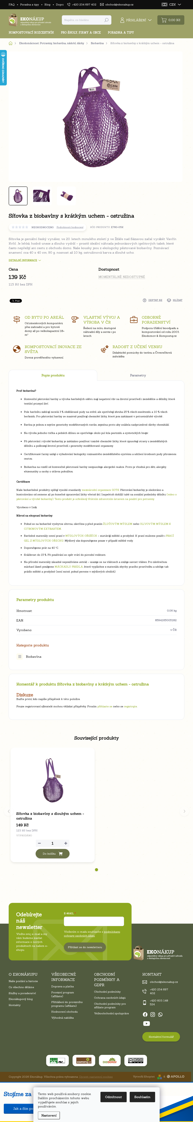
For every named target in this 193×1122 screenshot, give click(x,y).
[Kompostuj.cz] (83, 1061)
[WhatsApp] (160, 1014)
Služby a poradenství (22, 993)
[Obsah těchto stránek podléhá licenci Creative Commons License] (135, 1060)
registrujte (130, 706)
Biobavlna (33, 656)
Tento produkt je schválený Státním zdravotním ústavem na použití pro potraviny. (104, 499)
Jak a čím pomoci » (28, 1109)
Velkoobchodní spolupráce (111, 1013)
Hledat (106, 20)
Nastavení (49, 1115)
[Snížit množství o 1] (39, 843)
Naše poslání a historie (23, 981)
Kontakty (15, 1005)
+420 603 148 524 (159, 1002)
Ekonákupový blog (21, 999)
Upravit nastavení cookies (96, 1076)
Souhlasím (142, 1097)
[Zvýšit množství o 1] (65, 843)
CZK (172, 4)
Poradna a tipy (29, 4)
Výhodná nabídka (62, 1017)
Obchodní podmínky (107, 991)
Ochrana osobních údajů (110, 997)
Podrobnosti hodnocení (70, 227)
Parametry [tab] (138, 375)
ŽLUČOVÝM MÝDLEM (117, 524)
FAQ (12, 4)
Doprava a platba (62, 986)
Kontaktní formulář (161, 1036)
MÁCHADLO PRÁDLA (69, 566)
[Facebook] (145, 1014)
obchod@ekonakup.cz (164, 982)
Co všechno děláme (21, 987)
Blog (47, 4)
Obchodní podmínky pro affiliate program (110, 1005)
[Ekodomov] (110, 1061)
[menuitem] (33, 32)
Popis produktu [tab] (53, 375)
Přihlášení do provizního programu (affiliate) (67, 1004)
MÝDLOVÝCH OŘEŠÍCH (81, 535)
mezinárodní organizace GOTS (100, 490)
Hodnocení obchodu (64, 1011)
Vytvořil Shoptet (144, 1076)
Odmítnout (113, 1097)
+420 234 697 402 (159, 991)
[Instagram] (152, 1014)
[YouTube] (146, 1023)
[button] (96, 869)
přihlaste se (104, 706)
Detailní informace (23, 260)
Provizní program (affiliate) (62, 994)
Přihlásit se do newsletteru (85, 947)
